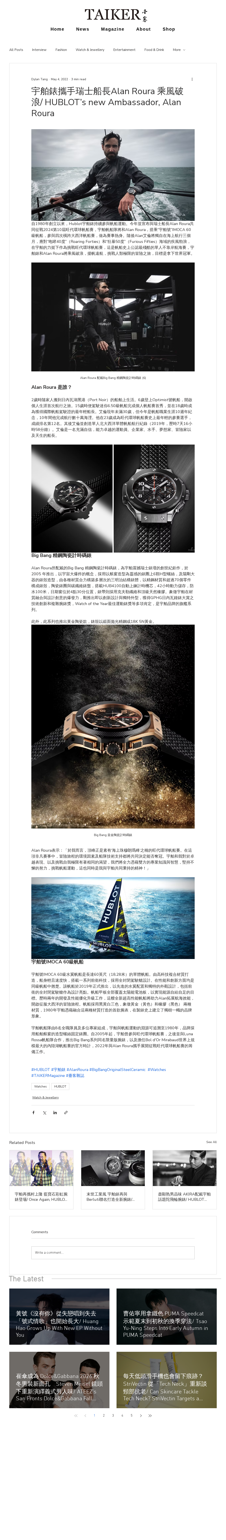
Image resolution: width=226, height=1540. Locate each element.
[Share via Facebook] (33, 1112)
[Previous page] (85, 1416)
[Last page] (150, 1416)
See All (211, 1142)
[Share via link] (66, 1112)
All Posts (16, 50)
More (177, 50)
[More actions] (192, 79)
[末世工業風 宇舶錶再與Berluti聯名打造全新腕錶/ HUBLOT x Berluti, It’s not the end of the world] (113, 1168)
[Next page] (141, 1416)
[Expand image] (72, 499)
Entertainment (124, 50)
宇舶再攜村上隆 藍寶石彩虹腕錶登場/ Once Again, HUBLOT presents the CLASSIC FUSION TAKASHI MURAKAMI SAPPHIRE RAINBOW (41, 1197)
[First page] (76, 1416)
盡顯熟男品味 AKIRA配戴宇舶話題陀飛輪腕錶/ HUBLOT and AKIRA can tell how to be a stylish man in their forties (184, 1197)
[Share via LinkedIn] (55, 1112)
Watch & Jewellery (90, 50)
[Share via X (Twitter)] (44, 1112)
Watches (40, 1086)
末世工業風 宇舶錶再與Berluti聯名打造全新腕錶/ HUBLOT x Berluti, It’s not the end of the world (110, 1197)
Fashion (61, 50)
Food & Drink (154, 50)
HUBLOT (60, 1086)
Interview (39, 50)
